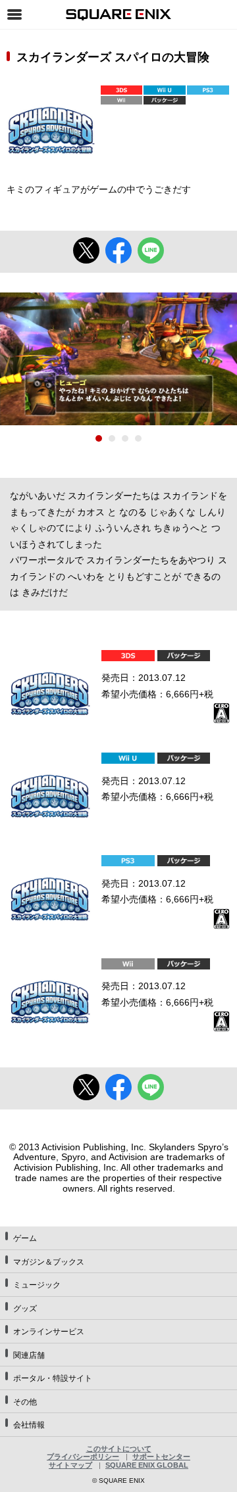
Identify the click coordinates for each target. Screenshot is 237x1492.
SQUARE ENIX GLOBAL (146, 1465)
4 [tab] (138, 438)
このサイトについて (118, 1449)
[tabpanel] (118, 359)
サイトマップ (70, 1465)
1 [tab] (98, 438)
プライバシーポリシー (83, 1456)
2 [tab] (112, 438)
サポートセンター (161, 1456)
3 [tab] (125, 438)
